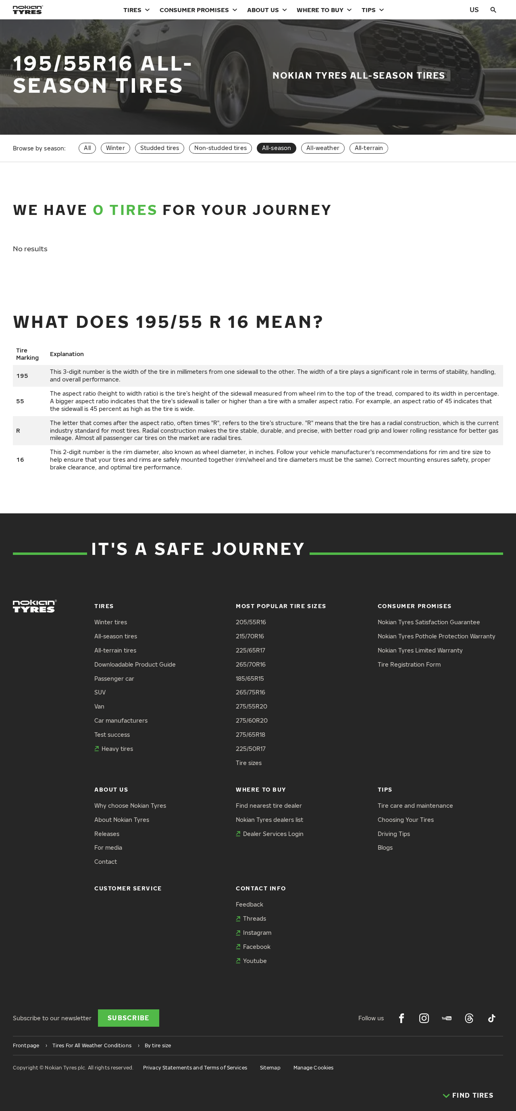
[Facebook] (401, 1018)
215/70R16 (250, 636)
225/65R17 (250, 650)
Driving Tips (394, 833)
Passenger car (114, 678)
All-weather (322, 147)
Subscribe (129, 1018)
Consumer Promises (194, 9)
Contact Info (261, 888)
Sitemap (270, 1068)
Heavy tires (117, 748)
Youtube (255, 960)
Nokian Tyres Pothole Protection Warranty (436, 636)
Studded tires (159, 147)
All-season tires (115, 636)
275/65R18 (250, 734)
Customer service (128, 888)
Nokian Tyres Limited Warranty (420, 650)
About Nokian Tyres (121, 819)
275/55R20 (251, 706)
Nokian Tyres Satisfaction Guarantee (429, 622)
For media (108, 847)
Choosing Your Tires (406, 819)
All (87, 147)
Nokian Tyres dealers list (269, 819)
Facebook (256, 946)
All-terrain (369, 147)
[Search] (493, 9)
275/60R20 (252, 720)
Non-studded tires (220, 147)
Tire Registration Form (409, 664)
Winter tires (110, 622)
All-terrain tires (115, 650)
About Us (263, 9)
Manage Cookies (313, 1068)
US (474, 9)
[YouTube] (446, 1018)
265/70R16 (251, 664)
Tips (369, 9)
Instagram (257, 932)
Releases (106, 833)
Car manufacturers (121, 720)
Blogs (385, 847)
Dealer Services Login (273, 833)
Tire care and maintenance (415, 805)
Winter (115, 147)
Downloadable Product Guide (135, 664)
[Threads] (469, 1018)
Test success (112, 734)
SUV (100, 692)
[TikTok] (492, 1018)
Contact (105, 861)
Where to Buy (320, 9)
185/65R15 (250, 678)
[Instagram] (424, 1018)
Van (99, 706)
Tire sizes (249, 762)
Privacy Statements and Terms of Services (195, 1068)
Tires (132, 9)
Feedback (249, 904)
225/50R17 (251, 748)
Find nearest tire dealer (269, 805)
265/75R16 (250, 692)
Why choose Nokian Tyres (130, 805)
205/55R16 (251, 622)
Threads (254, 918)
